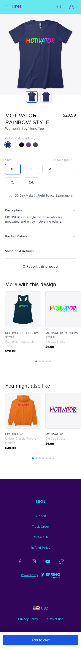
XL (12, 182)
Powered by (29, 575)
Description (13, 210)
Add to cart (41, 640)
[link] (23, 309)
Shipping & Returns (19, 251)
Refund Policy (40, 547)
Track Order (40, 526)
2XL (31, 182)
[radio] (12, 169)
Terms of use (54, 619)
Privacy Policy (28, 619)
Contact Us (40, 537)
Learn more (64, 195)
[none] (62, 160)
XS (12, 169)
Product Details (16, 236)
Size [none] (8, 159)
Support (40, 516)
